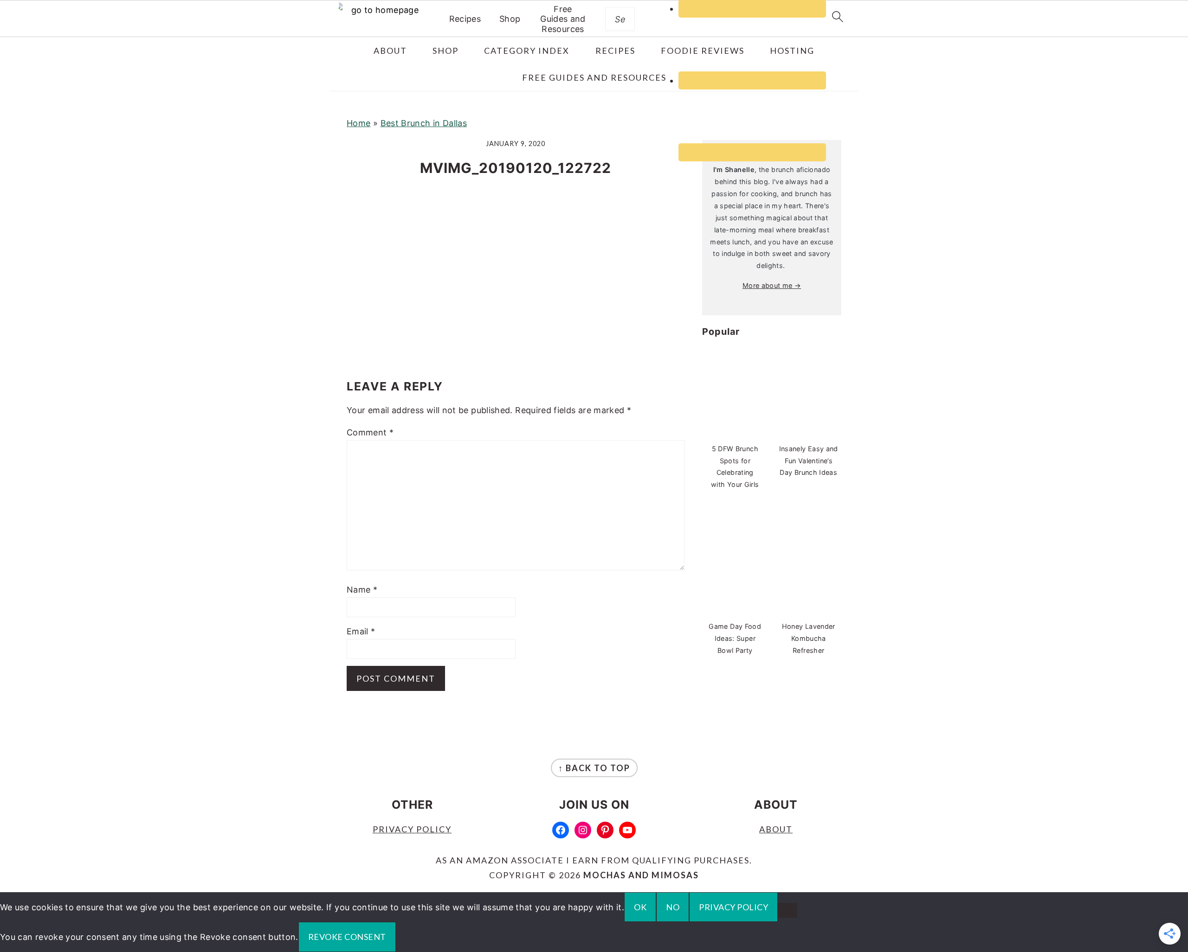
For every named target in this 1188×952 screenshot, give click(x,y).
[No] (787, 910)
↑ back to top (594, 768)
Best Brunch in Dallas (424, 123)
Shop (509, 19)
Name (362, 589)
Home (358, 123)
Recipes (465, 19)
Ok (640, 907)
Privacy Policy (412, 829)
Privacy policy (733, 907)
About (776, 829)
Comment (370, 432)
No (672, 907)
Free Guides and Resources (563, 19)
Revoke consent (347, 937)
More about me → (771, 285)
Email (361, 631)
